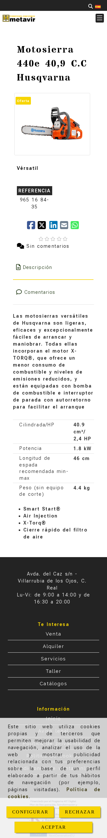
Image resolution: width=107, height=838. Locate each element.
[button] (100, 18)
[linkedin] (54, 227)
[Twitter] (43, 227)
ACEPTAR (53, 827)
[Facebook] (32, 227)
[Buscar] (90, 6)
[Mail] (65, 227)
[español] (98, 6)
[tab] (53, 267)
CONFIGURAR (30, 811)
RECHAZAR (80, 811)
